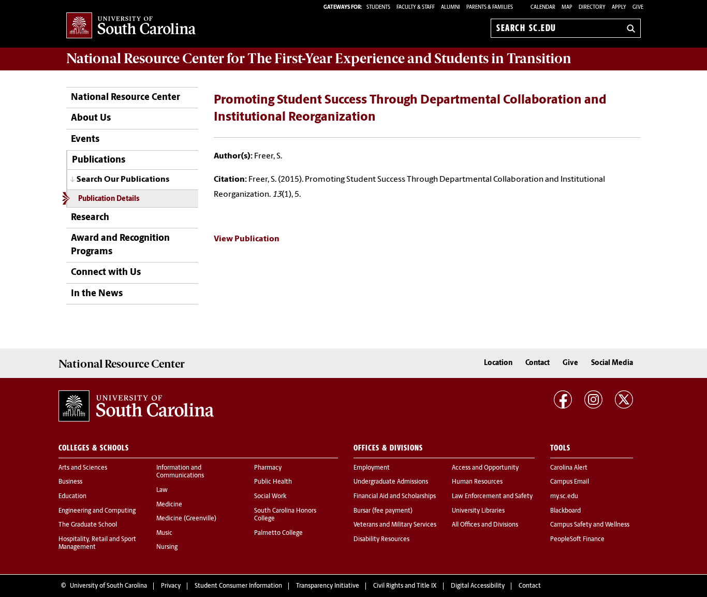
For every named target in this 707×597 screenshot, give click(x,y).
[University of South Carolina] (136, 406)
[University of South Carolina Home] (131, 26)
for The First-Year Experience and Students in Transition (318, 58)
